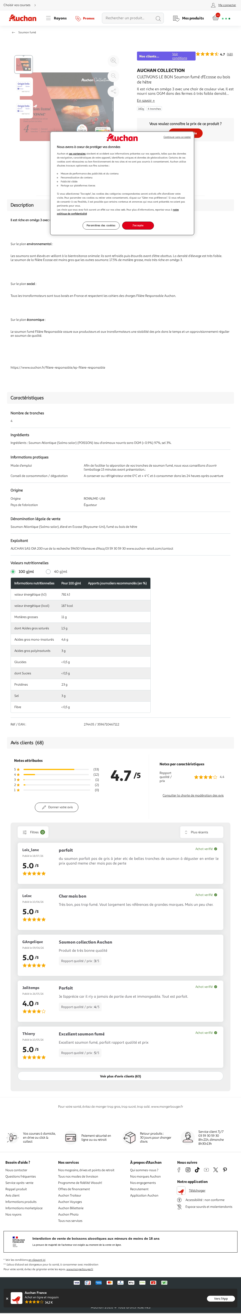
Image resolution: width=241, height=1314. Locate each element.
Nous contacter (16, 1170)
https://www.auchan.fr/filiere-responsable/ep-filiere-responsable (58, 368)
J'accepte (138, 225)
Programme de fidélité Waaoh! (80, 1183)
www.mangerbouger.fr (79, 1269)
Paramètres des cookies (101, 225)
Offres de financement (74, 1189)
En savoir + (146, 100)
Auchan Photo (68, 1214)
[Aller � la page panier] (221, 18)
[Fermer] (7, 1299)
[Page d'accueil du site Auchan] (24, 18)
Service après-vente (19, 1183)
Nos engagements (143, 1183)
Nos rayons (13, 1214)
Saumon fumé (27, 32)
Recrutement (139, 1189)
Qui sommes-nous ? (144, 1170)
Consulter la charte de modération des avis (193, 795)
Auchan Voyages (70, 1202)
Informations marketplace (24, 1208)
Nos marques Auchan (145, 1176)
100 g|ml (26, 571)
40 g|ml (60, 571)
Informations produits (20, 1202)
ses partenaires (77, 153)
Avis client (12, 1195)
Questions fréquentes (20, 1176)
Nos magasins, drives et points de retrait (86, 1170)
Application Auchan (144, 1195)
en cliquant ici (36, 1260)
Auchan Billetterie (71, 1208)
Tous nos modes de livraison (78, 1176)
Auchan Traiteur (69, 1195)
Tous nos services (70, 1221)
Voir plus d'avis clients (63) (120, 1076)
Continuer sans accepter (177, 137)
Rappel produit (16, 1189)
